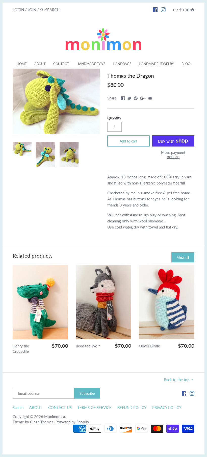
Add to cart (128, 141)
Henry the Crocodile (21, 349)
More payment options (173, 154)
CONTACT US (60, 407)
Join (32, 9)
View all (183, 257)
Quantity (114, 118)
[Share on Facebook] (123, 97)
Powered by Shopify (72, 422)
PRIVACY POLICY (166, 407)
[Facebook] (155, 9)
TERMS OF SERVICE (94, 407)
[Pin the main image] (136, 97)
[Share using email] (150, 97)
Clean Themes (42, 422)
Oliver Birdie (149, 346)
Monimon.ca (54, 416)
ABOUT (35, 407)
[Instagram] (163, 9)
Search (18, 407)
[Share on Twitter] (129, 97)
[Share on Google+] (143, 97)
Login (18, 9)
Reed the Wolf (88, 346)
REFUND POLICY (131, 407)
